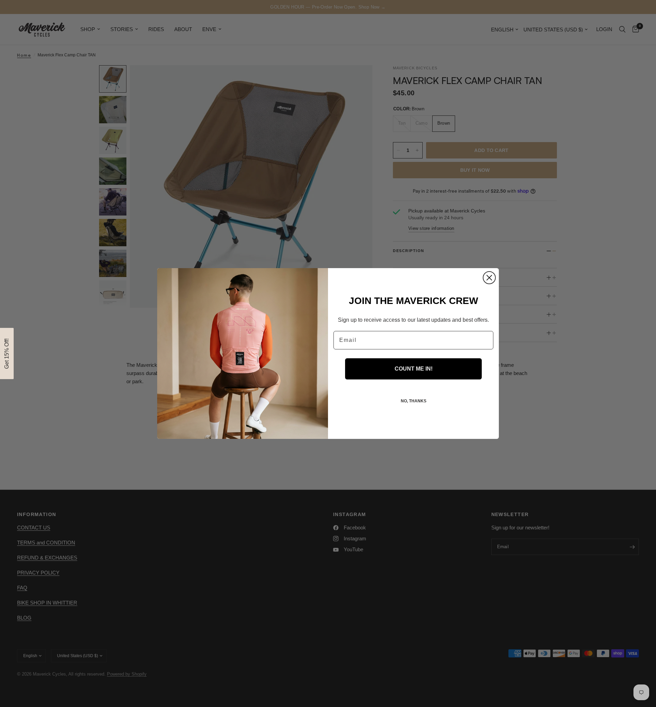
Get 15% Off (328, 416)
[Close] (381, 282)
